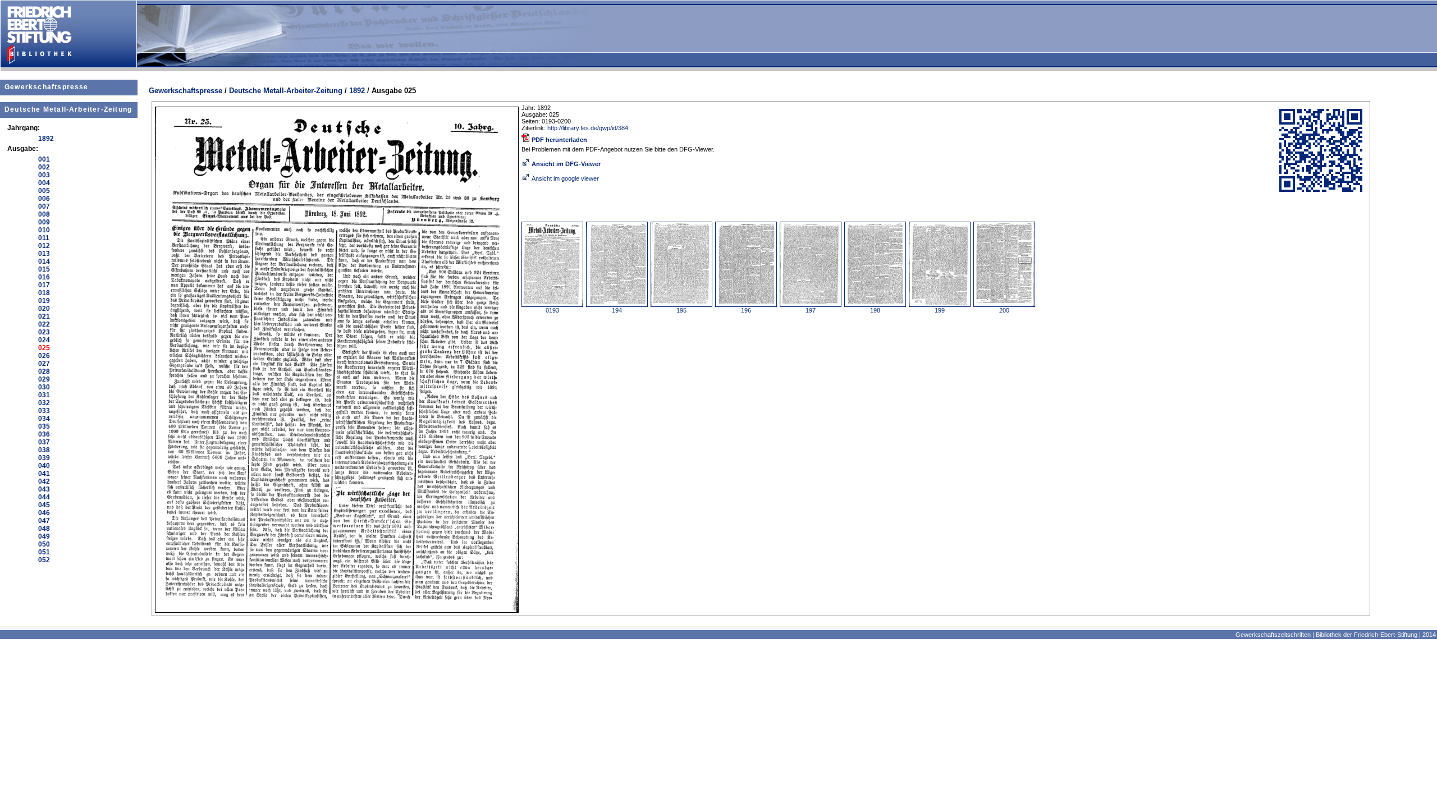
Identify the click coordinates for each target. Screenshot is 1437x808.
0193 (552, 310)
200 (1004, 310)
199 (940, 310)
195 (681, 310)
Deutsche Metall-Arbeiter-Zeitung (68, 109)
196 (746, 310)
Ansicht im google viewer (565, 178)
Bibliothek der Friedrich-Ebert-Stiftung (1366, 634)
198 (875, 310)
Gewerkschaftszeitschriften (1273, 634)
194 (617, 310)
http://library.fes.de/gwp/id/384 (587, 128)
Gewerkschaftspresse (46, 87)
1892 (357, 90)
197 (811, 310)
